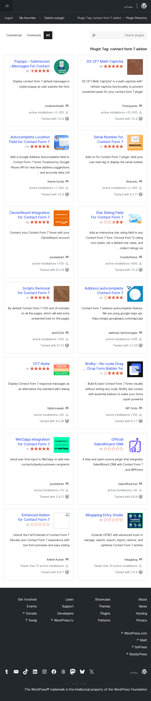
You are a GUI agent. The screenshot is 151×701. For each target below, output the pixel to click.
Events (32, 606)
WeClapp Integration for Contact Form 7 (33, 441)
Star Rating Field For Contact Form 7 (107, 215)
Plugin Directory (136, 17)
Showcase (102, 599)
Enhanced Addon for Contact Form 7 (34, 517)
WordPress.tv (62, 620)
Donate (29, 613)
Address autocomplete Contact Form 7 (104, 290)
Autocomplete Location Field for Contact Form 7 (29, 139)
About (142, 599)
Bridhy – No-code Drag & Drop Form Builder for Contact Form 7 (103, 366)
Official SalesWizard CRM (108, 441)
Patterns (104, 620)
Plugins (105, 613)
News (143, 606)
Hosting (141, 613)
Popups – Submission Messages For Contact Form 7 (31, 63)
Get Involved (27, 599)
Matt (141, 640)
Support (68, 606)
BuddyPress (136, 654)
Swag (31, 620)
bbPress (139, 647)
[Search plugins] (94, 35)
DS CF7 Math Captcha (105, 61)
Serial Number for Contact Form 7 (108, 139)
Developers (65, 613)
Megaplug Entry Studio (104, 515)
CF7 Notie (41, 364)
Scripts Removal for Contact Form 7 (34, 290)
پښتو (134, 672)
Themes (104, 606)
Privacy (141, 620)
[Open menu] (6, 6)
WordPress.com (133, 633)
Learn (69, 599)
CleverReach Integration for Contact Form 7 (29, 215)
